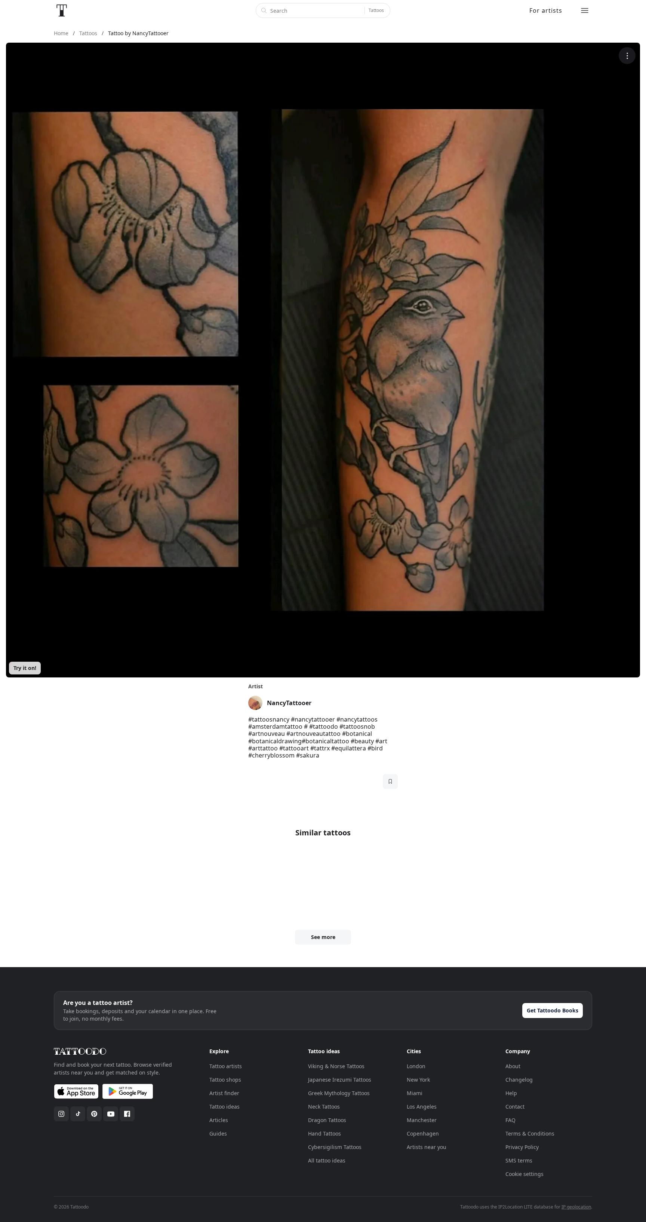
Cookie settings (524, 1173)
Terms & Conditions (529, 1133)
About (512, 1066)
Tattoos (376, 10)
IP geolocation (576, 1207)
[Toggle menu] (584, 10)
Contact (515, 1106)
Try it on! (24, 667)
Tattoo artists (225, 1066)
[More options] (627, 55)
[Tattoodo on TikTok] (77, 1113)
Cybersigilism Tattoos (335, 1147)
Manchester (422, 1120)
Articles (218, 1120)
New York (418, 1079)
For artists (545, 10)
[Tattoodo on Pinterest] (94, 1113)
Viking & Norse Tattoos (336, 1066)
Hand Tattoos (324, 1133)
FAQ (510, 1120)
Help (511, 1093)
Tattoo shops (225, 1079)
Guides (218, 1133)
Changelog (519, 1079)
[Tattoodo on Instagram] (61, 1113)
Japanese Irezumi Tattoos (339, 1079)
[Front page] (62, 10)
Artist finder (224, 1093)
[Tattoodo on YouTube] (110, 1113)
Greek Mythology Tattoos (339, 1093)
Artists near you (426, 1147)
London (416, 1066)
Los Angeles (422, 1106)
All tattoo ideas (326, 1160)
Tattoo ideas (224, 1106)
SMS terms (518, 1160)
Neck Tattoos (324, 1106)
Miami (414, 1093)
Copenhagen (423, 1133)
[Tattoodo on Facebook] (127, 1113)
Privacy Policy (522, 1147)
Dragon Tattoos (327, 1120)
